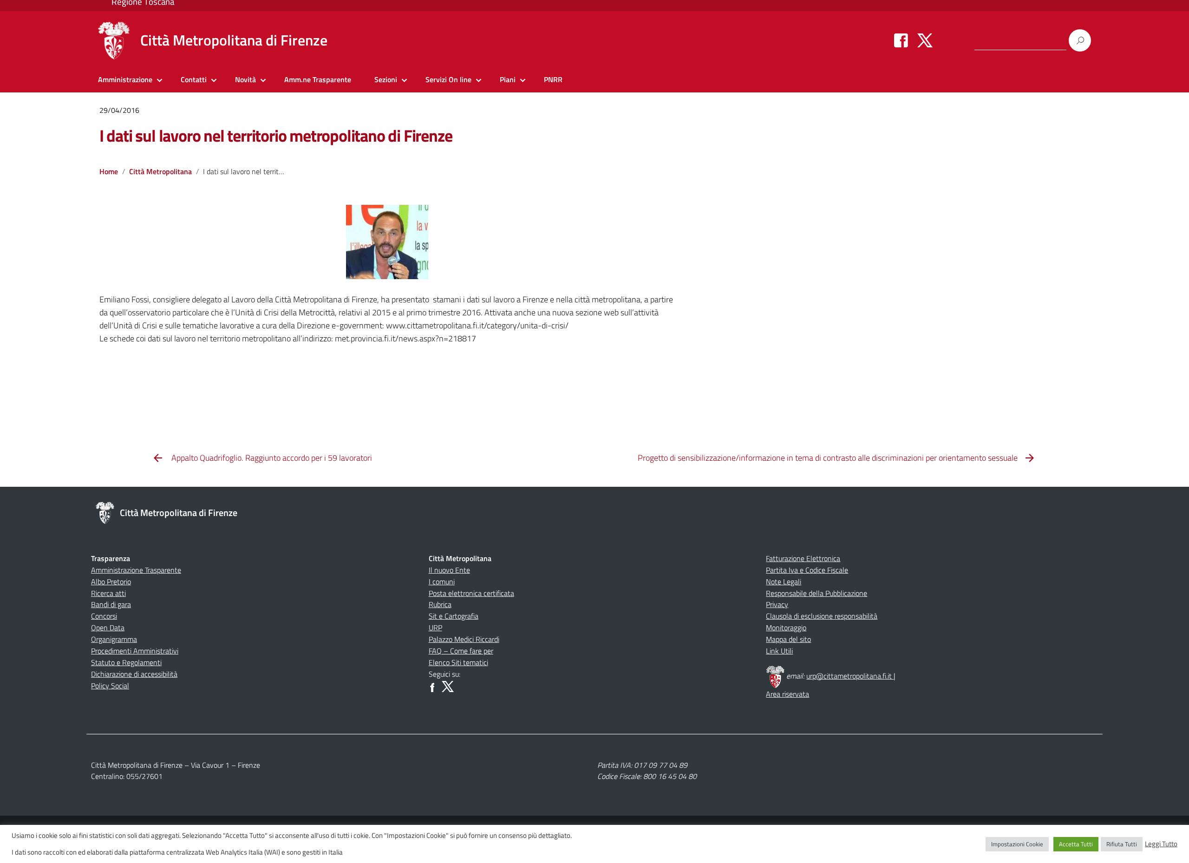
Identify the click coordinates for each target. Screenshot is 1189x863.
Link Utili (779, 650)
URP (435, 627)
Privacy (777, 604)
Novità (245, 79)
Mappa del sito (788, 639)
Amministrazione (125, 79)
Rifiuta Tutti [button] (1121, 844)
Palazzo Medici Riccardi (464, 639)
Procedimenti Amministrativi (134, 650)
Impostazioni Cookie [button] (1017, 844)
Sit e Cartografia (453, 615)
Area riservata (787, 694)
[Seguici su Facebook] (901, 40)
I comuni (442, 581)
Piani (508, 79)
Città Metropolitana (160, 171)
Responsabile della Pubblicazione (816, 593)
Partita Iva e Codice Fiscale (807, 569)
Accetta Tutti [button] (1076, 844)
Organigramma (114, 639)
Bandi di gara (111, 604)
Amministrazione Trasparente (136, 569)
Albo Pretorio (111, 581)
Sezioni (385, 79)
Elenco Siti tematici (458, 662)
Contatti (194, 79)
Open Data (107, 627)
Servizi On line (448, 79)
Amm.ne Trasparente (317, 79)
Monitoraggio (786, 627)
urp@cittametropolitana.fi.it (850, 675)
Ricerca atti (108, 593)
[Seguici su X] (925, 40)
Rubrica (440, 604)
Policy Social (110, 685)
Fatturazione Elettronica (803, 558)
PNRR (553, 79)
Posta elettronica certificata (471, 593)
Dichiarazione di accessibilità (134, 674)
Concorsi (104, 615)
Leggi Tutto (1161, 844)
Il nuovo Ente (449, 569)
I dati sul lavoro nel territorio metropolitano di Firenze (275, 135)
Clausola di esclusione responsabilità (821, 615)
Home (108, 171)
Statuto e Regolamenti (126, 662)
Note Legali (783, 581)
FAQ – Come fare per (461, 650)
